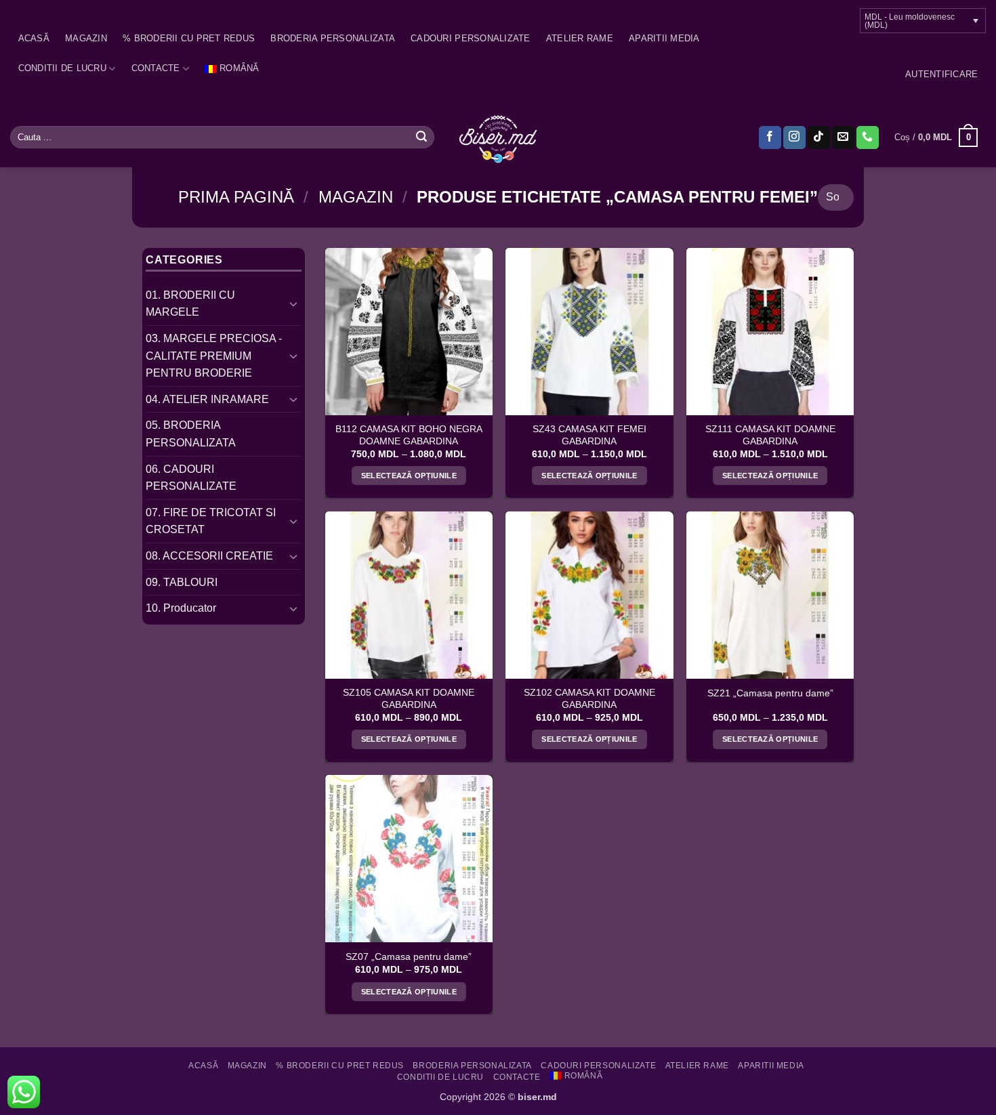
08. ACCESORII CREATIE (209, 556)
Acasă (33, 38)
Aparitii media (664, 38)
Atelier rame (579, 38)
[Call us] (867, 137)
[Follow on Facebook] (770, 137)
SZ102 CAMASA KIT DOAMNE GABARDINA (589, 699)
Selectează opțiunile (409, 475)
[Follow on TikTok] (819, 137)
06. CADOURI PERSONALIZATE (191, 477)
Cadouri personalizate (470, 38)
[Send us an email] (843, 137)
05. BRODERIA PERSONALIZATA (191, 433)
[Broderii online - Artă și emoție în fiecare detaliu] (498, 137)
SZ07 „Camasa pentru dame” (409, 957)
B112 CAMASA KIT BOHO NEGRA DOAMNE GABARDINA (408, 435)
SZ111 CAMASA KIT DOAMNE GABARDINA (770, 435)
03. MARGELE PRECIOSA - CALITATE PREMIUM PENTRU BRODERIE (214, 356)
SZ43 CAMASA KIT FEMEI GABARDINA (589, 435)
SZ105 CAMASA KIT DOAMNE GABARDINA (408, 699)
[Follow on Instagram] (794, 137)
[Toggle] (293, 303)
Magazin (86, 38)
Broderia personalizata (332, 38)
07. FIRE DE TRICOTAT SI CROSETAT (211, 521)
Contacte (155, 68)
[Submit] (421, 137)
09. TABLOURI (181, 582)
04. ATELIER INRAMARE (207, 399)
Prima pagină (236, 197)
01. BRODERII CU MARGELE (190, 303)
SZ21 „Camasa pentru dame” (770, 693)
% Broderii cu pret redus (189, 38)
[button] (941, 74)
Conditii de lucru (62, 68)
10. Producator (181, 608)
